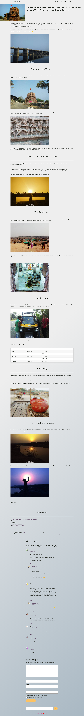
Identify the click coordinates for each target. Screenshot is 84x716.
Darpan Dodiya (16, 1)
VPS (66, 534)
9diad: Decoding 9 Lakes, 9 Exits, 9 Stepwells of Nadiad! (24, 519)
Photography (59, 534)
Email (27, 684)
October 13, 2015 (33, 638)
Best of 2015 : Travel (16, 520)
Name (27, 678)
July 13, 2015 (32, 649)
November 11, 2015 (33, 627)
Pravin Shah (32, 614)
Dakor (47, 534)
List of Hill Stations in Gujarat (18, 525)
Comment (28, 664)
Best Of (43, 534)
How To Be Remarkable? (17, 524)
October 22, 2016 (35, 604)
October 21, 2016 (33, 585)
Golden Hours (16, 429)
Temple (63, 534)
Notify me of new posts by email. (34, 697)
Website (28, 689)
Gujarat (54, 534)
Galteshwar (50, 534)
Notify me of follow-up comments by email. (37, 695)
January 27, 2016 (33, 615)
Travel (23, 532)
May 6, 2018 (32, 551)
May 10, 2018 (34, 568)
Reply (31, 563)
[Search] (56, 708)
